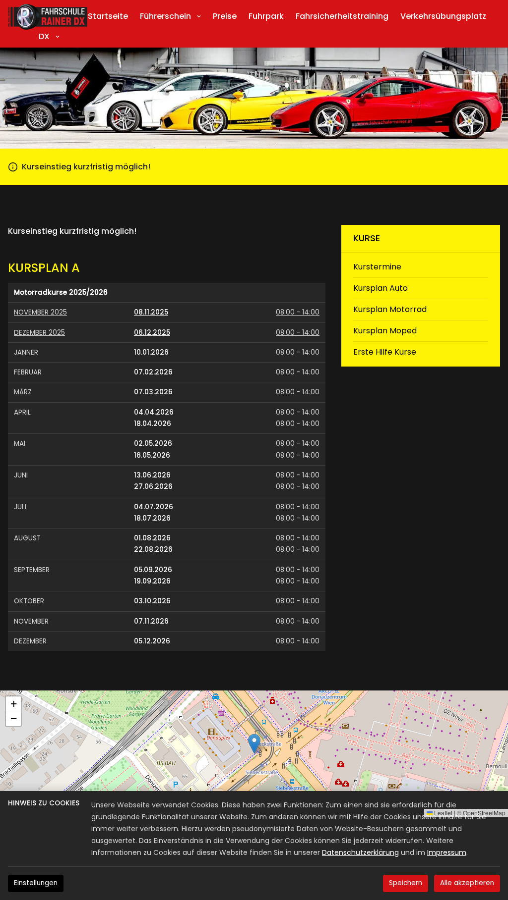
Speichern (405, 883)
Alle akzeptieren (467, 883)
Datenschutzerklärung (360, 852)
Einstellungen (36, 883)
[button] (254, 744)
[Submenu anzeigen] (199, 16)
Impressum (446, 852)
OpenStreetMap (484, 812)
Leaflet (442, 812)
